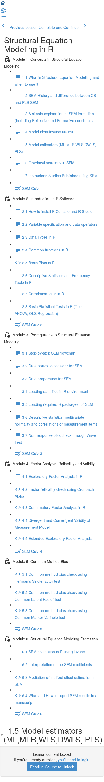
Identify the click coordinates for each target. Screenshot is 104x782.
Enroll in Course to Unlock (52, 766)
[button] (3, 4)
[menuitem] (3, 12)
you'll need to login (73, 759)
